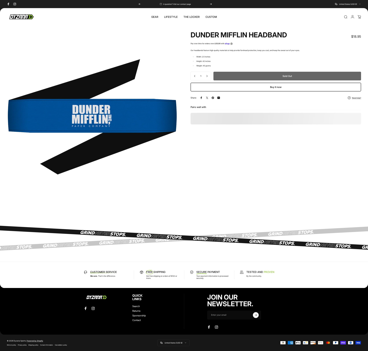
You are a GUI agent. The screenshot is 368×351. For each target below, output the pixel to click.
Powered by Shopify (35, 341)
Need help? (356, 98)
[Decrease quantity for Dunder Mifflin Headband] (194, 76)
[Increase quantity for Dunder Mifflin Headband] (207, 76)
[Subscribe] (256, 315)
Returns (136, 310)
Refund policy (11, 345)
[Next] (211, 4)
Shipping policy (33, 345)
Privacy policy (22, 345)
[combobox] (348, 4)
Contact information (46, 345)
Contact (136, 320)
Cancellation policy (61, 345)
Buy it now (276, 87)
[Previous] (139, 4)
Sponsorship (139, 315)
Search (136, 306)
